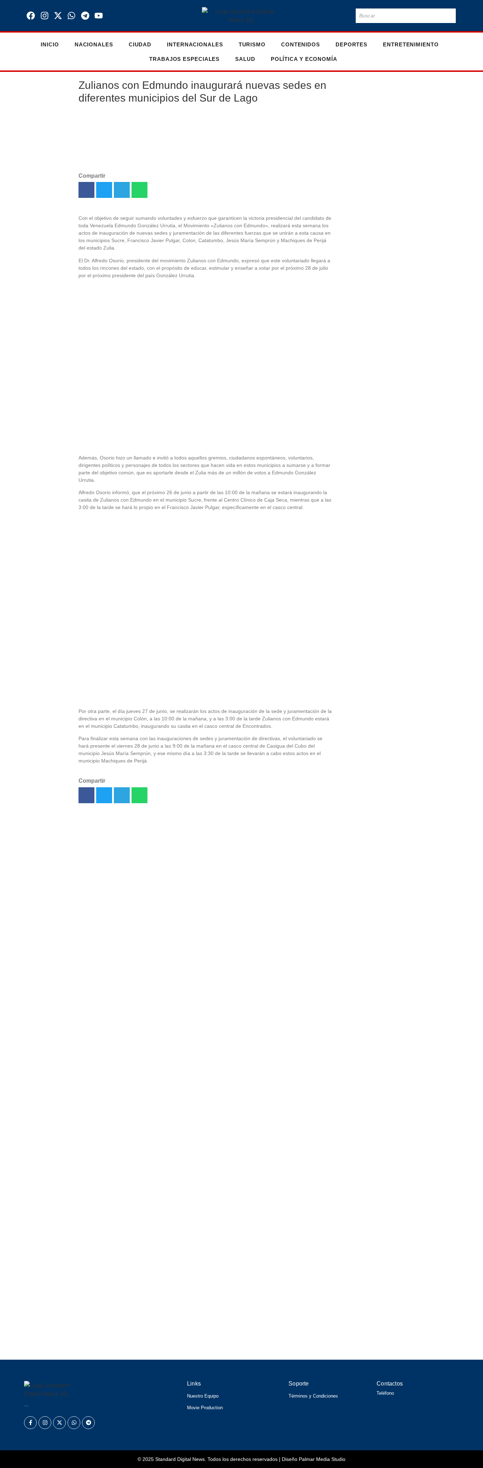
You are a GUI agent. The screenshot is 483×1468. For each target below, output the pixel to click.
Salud (245, 59)
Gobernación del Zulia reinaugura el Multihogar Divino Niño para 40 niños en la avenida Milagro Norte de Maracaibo (372, 807)
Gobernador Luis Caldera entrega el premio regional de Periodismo (371, 624)
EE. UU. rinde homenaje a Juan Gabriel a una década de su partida (371, 563)
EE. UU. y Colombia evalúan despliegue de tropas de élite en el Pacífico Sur (156, 1345)
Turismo (252, 44)
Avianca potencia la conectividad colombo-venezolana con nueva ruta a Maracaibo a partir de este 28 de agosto (370, 711)
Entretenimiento (411, 44)
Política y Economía (304, 59)
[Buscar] (449, 15)
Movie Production (205, 1407)
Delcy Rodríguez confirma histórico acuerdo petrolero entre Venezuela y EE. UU (369, 133)
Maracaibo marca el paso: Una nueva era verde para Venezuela (371, 389)
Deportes (351, 44)
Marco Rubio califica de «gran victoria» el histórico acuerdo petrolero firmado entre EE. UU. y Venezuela (369, 327)
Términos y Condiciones (313, 1396)
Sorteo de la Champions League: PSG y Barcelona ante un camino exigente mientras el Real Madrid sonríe (212, 1305)
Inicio (50, 44)
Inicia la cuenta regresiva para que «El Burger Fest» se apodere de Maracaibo (160, 1264)
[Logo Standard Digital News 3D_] (241, 15)
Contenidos (300, 44)
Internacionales (195, 44)
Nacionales (94, 44)
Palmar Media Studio (322, 1459)
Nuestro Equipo (203, 1396)
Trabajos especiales (184, 59)
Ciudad (140, 44)
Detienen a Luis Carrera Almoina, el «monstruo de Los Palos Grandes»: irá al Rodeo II (174, 1325)
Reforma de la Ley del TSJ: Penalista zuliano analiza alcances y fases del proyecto (169, 1284)
